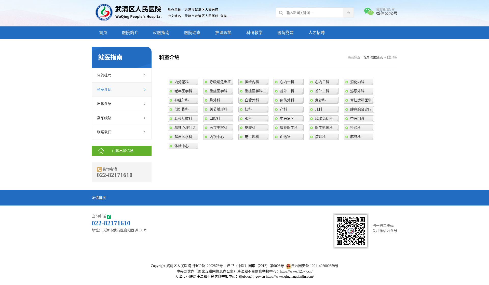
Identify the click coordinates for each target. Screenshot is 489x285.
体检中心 (181, 146)
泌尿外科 (357, 91)
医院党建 (285, 32)
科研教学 (254, 32)
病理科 (320, 137)
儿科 (318, 109)
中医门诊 (357, 118)
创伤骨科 (181, 109)
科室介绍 (104, 89)
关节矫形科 (218, 109)
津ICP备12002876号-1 (209, 266)
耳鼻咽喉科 (183, 118)
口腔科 (215, 118)
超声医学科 (183, 137)
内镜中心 (217, 137)
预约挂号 (104, 75)
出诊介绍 (104, 104)
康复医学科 (289, 128)
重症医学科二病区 (255, 91)
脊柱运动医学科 (361, 101)
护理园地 (223, 32)
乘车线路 (104, 118)
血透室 (285, 137)
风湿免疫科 (324, 118)
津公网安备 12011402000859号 (314, 266)
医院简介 (130, 32)
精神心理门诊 (185, 128)
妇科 (248, 109)
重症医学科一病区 (220, 91)
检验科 (355, 128)
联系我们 (104, 132)
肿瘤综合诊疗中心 (361, 110)
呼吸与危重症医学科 (220, 82)
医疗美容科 (218, 128)
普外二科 (322, 91)
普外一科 (287, 91)
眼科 (248, 118)
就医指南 (161, 32)
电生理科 (252, 137)
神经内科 (252, 82)
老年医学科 (183, 91)
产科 (283, 109)
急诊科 (320, 100)
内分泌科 (181, 82)
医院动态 (192, 32)
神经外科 (181, 100)
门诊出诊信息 (122, 151)
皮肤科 (250, 128)
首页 (103, 32)
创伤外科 (287, 100)
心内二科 (322, 82)
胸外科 (215, 100)
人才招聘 (316, 32)
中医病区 (287, 118)
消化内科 (357, 82)
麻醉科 (355, 137)
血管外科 (252, 100)
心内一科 (287, 82)
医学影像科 (324, 128)
